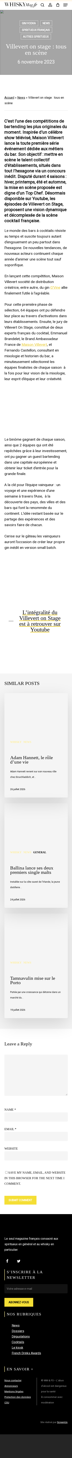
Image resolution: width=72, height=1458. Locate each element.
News (46, 23)
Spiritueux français (36, 29)
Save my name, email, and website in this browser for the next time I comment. (34, 1178)
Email (10, 1129)
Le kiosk (17, 1347)
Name (10, 1109)
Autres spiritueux (36, 36)
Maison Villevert (34, 344)
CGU (6, 1402)
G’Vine (55, 287)
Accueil (9, 97)
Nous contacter (13, 1380)
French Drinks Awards (26, 1353)
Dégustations (21, 1336)
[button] (65, 5)
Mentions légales (13, 1391)
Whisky (16, 742)
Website (11, 1148)
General (39, 852)
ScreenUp (62, 1422)
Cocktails (18, 1342)
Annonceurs (11, 1386)
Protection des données (17, 1397)
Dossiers (18, 1331)
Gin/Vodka (29, 23)
